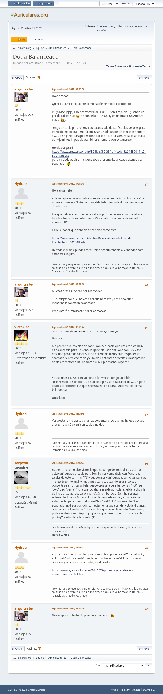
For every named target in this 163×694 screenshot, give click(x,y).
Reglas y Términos (130, 689)
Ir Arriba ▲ (149, 689)
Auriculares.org (106, 26)
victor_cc (21, 327)
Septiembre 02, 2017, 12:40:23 (68, 462)
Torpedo (21, 463)
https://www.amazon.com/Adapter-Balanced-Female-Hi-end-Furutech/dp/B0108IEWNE (91, 240)
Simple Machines (36, 689)
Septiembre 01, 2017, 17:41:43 (68, 183)
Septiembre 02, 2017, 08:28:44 (68, 327)
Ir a (98, 665)
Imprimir (144, 77)
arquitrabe (23, 89)
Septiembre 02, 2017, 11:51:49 (68, 413)
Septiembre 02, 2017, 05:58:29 (68, 284)
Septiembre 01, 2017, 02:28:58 (68, 89)
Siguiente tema (139, 66)
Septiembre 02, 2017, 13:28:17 (68, 547)
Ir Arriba (17, 648)
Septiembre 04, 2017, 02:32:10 (68, 608)
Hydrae (20, 183)
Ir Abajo (17, 77)
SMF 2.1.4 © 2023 (17, 689)
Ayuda (114, 689)
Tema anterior (116, 66)
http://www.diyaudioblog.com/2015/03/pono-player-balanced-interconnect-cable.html (92, 572)
